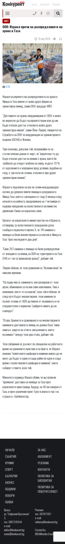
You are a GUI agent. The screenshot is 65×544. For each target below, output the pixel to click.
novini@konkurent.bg (14, 534)
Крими (9, 463)
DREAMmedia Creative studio (48, 534)
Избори (9, 495)
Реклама (56, 4)
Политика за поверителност (48, 489)
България (11, 476)
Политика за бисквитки (46, 478)
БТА (8, 87)
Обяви (9, 502)
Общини (10, 489)
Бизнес (9, 482)
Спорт (9, 469)
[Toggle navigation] (7, 13)
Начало (9, 450)
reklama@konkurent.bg (46, 522)
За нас (34, 4)
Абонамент (45, 4)
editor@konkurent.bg (14, 530)
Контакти (44, 469)
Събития (10, 456)
